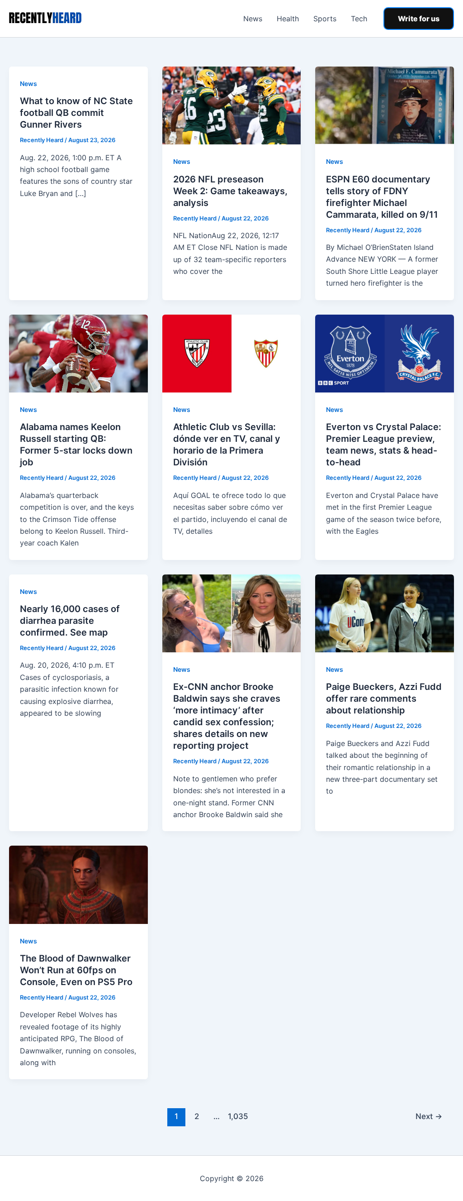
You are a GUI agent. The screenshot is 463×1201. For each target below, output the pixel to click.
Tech (359, 18)
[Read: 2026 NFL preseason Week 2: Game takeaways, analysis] (231, 105)
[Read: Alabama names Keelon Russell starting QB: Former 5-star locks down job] (78, 352)
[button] (418, 18)
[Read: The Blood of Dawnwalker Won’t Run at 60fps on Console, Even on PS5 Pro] (78, 884)
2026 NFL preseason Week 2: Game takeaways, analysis (230, 191)
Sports (324, 18)
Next (429, 1116)
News (252, 18)
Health (288, 18)
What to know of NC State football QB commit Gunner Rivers (76, 113)
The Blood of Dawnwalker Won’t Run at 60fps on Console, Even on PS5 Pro (76, 970)
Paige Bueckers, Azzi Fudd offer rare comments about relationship (384, 698)
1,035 (237, 1116)
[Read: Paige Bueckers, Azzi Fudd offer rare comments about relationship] (384, 612)
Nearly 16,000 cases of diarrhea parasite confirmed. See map (70, 620)
